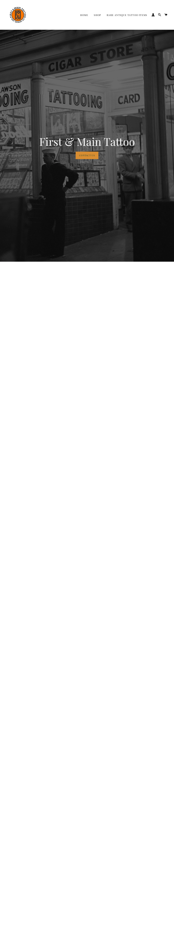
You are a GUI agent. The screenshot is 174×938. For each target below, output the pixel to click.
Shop (97, 15)
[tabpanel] (87, 146)
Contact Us (87, 155)
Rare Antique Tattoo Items (127, 15)
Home (84, 15)
